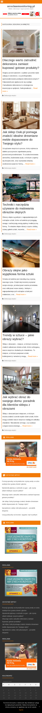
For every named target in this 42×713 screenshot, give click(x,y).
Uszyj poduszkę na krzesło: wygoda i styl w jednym (19, 515)
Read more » (30, 164)
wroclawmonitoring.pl (21, 6)
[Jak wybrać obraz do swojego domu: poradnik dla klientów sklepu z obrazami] (21, 381)
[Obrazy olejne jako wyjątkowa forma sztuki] (21, 254)
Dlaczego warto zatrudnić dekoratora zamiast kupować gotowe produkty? (20, 63)
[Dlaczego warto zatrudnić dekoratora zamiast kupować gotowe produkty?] (21, 44)
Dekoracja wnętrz (10, 95)
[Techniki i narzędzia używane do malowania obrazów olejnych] (21, 188)
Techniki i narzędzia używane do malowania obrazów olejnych (18, 208)
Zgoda (21, 710)
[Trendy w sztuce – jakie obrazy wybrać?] (21, 319)
